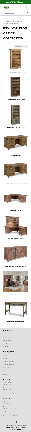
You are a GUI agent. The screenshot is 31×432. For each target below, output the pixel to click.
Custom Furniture (8, 364)
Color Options (7, 368)
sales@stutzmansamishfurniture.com (14, 409)
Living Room (7, 340)
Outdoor (5, 346)
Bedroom (6, 334)
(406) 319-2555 (7, 403)
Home (5, 21)
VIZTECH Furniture (15, 429)
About (5, 358)
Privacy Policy (9, 427)
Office (5, 343)
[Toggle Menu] (25, 7)
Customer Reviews (8, 361)
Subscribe (6, 374)
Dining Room (7, 337)
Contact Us (6, 371)
